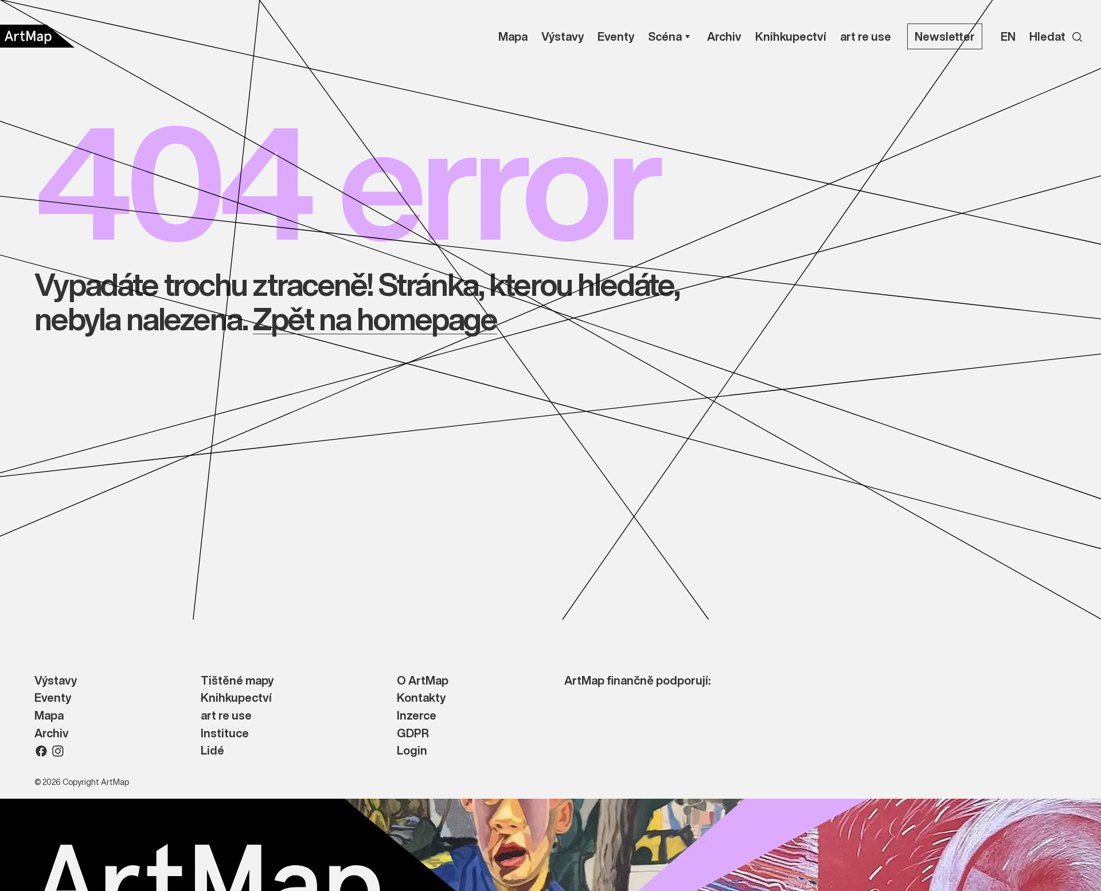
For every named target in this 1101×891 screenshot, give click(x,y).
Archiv (51, 733)
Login (412, 751)
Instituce (225, 733)
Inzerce (416, 716)
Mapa (49, 716)
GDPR (413, 733)
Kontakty (421, 698)
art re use (226, 716)
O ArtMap (422, 681)
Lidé (212, 751)
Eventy (52, 698)
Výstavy (55, 681)
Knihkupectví (236, 698)
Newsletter (945, 36)
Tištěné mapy (237, 681)
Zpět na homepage (375, 318)
